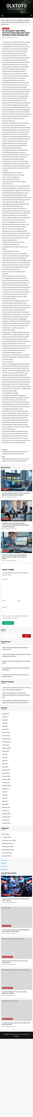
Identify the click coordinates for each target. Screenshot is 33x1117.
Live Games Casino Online (9, 840)
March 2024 (5, 804)
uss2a (4, 37)
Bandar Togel (6, 28)
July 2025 (4, 754)
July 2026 (4, 717)
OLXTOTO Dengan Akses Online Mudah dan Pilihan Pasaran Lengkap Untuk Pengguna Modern (14, 556)
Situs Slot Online (6, 856)
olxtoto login (4, 860)
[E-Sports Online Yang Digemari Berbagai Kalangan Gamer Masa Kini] (16, 886)
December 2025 (6, 738)
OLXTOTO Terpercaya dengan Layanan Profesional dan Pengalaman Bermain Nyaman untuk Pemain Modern (15, 525)
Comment (5, 579)
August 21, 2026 (10, 560)
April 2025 (5, 763)
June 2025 (5, 757)
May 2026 (4, 723)
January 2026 (5, 735)
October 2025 (6, 745)
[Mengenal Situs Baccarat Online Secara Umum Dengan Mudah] (16, 948)
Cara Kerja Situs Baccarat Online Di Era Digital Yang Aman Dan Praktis (15, 675)
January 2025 (5, 773)
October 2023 (6, 820)
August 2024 (5, 788)
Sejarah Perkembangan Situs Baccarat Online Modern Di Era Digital (16, 668)
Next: (15, 459)
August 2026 (5, 713)
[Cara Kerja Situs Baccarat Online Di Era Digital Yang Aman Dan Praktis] (16, 1010)
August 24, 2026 (10, 497)
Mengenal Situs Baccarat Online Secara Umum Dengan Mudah (16, 662)
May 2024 (4, 798)
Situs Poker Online (7, 852)
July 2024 (4, 792)
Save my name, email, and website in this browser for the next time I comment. (16, 617)
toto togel (3, 863)
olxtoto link (4, 866)
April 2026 (5, 726)
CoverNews (23, 1034)
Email (19, 600)
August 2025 (5, 751)
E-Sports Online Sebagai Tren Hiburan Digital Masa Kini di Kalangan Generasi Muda (16, 655)
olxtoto (16, 6)
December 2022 (6, 823)
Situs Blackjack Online (8, 849)
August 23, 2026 (10, 528)
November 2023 (6, 817)
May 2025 (4, 760)
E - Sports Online (6, 894)
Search (3, 630)
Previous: (15, 451)
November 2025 (6, 742)
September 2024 (6, 785)
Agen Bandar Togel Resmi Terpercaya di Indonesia (15, 702)
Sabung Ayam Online (7, 843)
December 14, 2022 (12, 37)
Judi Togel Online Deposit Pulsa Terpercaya (13, 687)
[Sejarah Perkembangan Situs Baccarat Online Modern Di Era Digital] (16, 979)
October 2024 (6, 782)
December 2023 (6, 813)
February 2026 (6, 732)
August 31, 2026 (10, 902)
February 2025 (6, 770)
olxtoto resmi (4, 869)
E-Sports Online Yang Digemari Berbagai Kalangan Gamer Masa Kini (15, 648)
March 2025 (5, 767)
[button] (2, 15)
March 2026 (5, 729)
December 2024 (6, 776)
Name (4, 600)
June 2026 (5, 720)
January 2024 (5, 810)
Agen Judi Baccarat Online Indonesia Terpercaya (15, 700)
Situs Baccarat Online (7, 846)
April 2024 (5, 801)
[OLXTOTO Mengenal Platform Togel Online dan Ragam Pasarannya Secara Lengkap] (16, 480)
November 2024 (6, 779)
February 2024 (6, 807)
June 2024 (5, 795)
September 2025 (6, 748)
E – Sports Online (6, 837)
